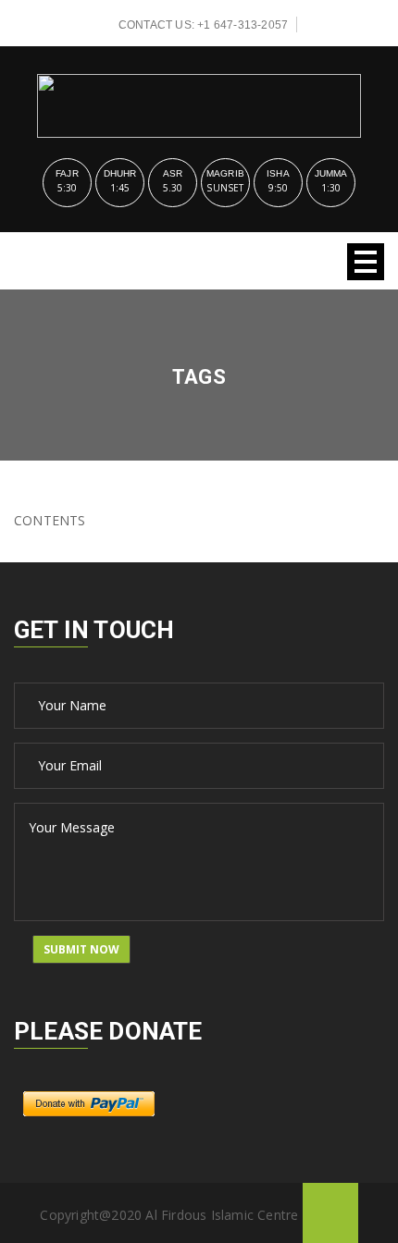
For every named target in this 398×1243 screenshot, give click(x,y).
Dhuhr (120, 173)
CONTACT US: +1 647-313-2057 (203, 24)
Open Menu (365, 261)
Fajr (67, 173)
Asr (173, 173)
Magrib (225, 173)
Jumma (331, 173)
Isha (278, 173)
